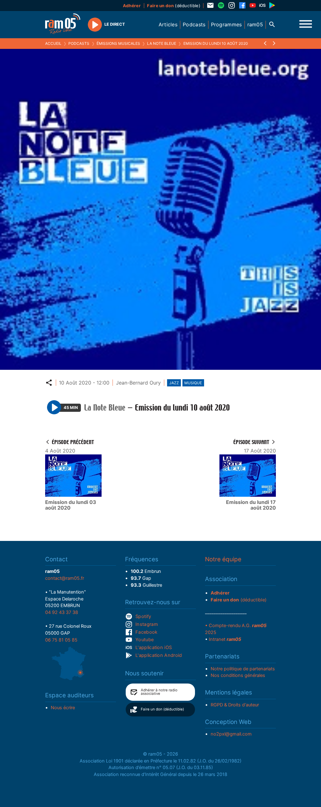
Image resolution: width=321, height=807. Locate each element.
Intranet (225, 639)
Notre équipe (223, 559)
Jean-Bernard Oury (138, 383)
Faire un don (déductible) (162, 709)
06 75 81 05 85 (61, 640)
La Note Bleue (161, 43)
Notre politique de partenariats (243, 669)
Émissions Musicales (118, 43)
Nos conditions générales (238, 675)
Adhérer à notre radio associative (159, 692)
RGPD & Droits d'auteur (235, 705)
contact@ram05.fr (64, 578)
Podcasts (78, 43)
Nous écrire (63, 707)
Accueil (53, 43)
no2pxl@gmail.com (231, 734)
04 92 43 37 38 (61, 612)
